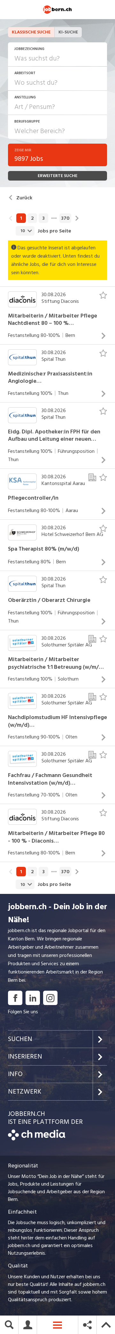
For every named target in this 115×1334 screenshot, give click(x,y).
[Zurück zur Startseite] (36, 1139)
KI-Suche (68, 32)
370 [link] (65, 218)
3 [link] (43, 218)
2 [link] (32, 218)
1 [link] (21, 218)
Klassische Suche (31, 32)
